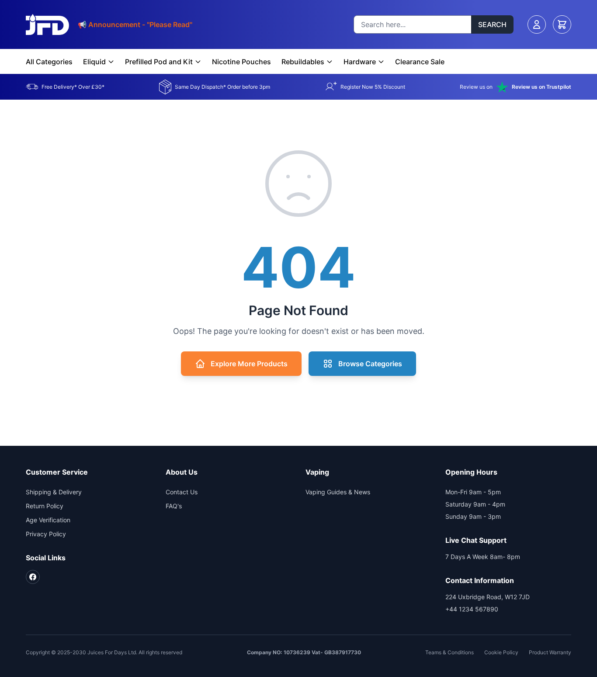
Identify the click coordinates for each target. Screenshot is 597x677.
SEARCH (492, 24)
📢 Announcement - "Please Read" (135, 24)
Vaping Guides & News (337, 492)
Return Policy (44, 506)
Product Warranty (550, 652)
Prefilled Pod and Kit (159, 61)
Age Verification (48, 520)
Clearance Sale (419, 61)
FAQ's (174, 506)
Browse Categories (370, 363)
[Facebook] (33, 577)
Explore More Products (249, 363)
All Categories (49, 61)
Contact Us (182, 492)
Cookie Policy (501, 652)
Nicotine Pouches (241, 61)
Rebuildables (302, 61)
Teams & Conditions (449, 652)
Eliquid (94, 61)
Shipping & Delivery (54, 492)
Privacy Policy (46, 534)
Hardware (360, 61)
